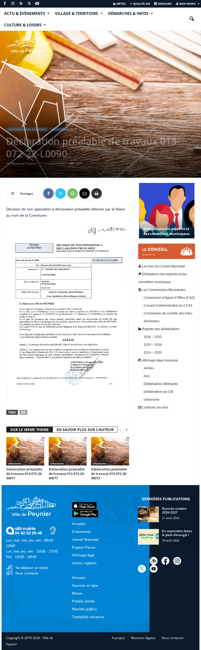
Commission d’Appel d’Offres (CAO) (169, 298)
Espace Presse (83, 547)
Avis (147, 376)
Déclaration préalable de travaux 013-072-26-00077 (67, 473)
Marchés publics (84, 609)
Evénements (81, 532)
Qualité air (141, 3)
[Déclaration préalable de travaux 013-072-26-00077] (68, 451)
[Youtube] (37, 4)
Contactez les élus (154, 407)
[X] (29, 4)
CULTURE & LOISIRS (22, 24)
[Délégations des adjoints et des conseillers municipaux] (166, 215)
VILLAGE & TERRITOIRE (76, 13)
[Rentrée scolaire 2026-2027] (148, 514)
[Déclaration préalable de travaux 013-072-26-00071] (25, 451)
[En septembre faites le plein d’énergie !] (148, 537)
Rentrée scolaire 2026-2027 (174, 510)
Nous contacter (26, 573)
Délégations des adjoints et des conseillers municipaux (166, 231)
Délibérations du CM (158, 392)
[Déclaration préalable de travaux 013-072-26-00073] (110, 451)
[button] (191, 19)
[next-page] (126, 430)
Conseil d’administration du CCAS (168, 305)
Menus (77, 593)
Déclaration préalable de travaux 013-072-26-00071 (24, 473)
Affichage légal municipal (27, 129)
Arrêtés (149, 368)
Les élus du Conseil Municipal (163, 266)
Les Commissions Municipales (163, 290)
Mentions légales (143, 638)
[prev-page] (120, 430)
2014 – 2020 (153, 352)
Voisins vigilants (84, 563)
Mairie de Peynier (24, 163)
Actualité (78, 524)
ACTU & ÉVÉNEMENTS (24, 13)
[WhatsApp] (72, 193)
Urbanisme (60, 129)
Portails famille (83, 601)
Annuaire (164, 3)
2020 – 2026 (153, 345)
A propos (118, 638)
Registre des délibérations (160, 329)
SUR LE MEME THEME (29, 429)
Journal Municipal (85, 540)
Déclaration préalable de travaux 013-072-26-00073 (109, 473)
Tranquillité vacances (88, 617)
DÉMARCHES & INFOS (128, 13)
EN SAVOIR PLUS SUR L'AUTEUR (85, 429)
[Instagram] (13, 4)
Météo (121, 3)
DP (23, 412)
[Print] (96, 193)
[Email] (84, 193)
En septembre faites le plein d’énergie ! (177, 533)
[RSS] (21, 4)
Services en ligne (85, 586)
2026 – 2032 (153, 337)
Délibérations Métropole (161, 384)
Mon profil (187, 3)
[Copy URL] (108, 193)
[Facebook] (5, 4)
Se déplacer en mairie (31, 568)
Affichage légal (83, 555)
